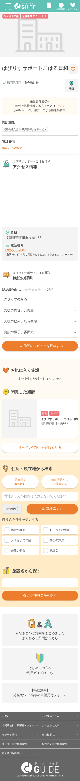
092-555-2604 (12, 148)
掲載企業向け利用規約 (54, 744)
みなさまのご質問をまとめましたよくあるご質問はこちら (40, 635)
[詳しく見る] (40, 418)
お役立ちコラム (50, 716)
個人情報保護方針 (12, 753)
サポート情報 (9, 734)
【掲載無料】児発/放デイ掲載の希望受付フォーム (40, 692)
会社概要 (47, 734)
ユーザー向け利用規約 (14, 744)
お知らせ (7, 716)
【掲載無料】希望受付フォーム (19, 725)
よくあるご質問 (50, 725)
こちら (59, 105)
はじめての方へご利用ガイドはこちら (40, 670)
